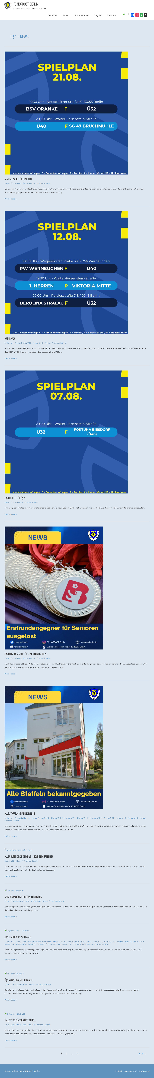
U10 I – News (50, 818)
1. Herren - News (12, 343)
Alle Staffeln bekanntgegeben (20, 813)
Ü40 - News (27, 183)
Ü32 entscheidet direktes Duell (20, 1020)
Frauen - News (11, 901)
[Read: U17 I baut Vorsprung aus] (17, 930)
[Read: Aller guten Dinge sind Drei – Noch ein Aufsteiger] (18, 850)
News (7, 183)
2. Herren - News (29, 818)
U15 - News (27, 944)
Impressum (144, 1071)
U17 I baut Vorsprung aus (18, 937)
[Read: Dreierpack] (66, 272)
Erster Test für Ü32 (15, 498)
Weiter (142, 1053)
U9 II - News (86, 944)
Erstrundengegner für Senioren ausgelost (26, 654)
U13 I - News (130, 941)
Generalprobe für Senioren (18, 179)
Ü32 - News (16, 183)
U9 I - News (139, 818)
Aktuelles (52, 15)
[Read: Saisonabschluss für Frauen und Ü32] (14, 890)
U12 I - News (117, 941)
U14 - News (16, 944)
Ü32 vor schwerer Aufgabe (18, 980)
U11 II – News (89, 818)
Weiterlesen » (11, 198)
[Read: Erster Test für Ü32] (66, 432)
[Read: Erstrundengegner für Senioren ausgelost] (54, 588)
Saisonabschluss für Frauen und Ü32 (23, 897)
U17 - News (39, 944)
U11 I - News (76, 818)
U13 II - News (103, 818)
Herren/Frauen (81, 15)
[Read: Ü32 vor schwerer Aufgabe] (14, 973)
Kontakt (118, 1071)
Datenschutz (130, 1071)
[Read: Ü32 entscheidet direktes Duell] (15, 1014)
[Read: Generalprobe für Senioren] (66, 113)
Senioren (111, 15)
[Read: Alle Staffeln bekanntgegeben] (54, 747)
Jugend (97, 15)
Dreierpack (10, 338)
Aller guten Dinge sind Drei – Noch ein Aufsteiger (29, 856)
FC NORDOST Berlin (25, 4)
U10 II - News (63, 818)
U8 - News (74, 944)
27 (77, 1053)
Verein (65, 15)
